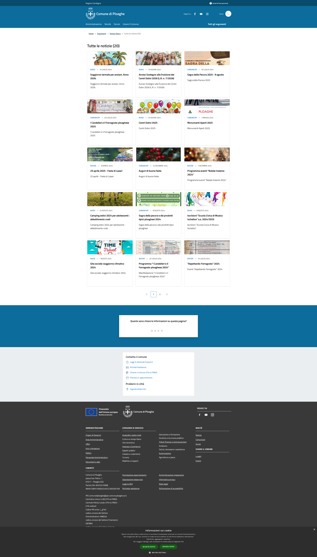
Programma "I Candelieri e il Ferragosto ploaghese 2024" (154, 265)
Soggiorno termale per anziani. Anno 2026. (109, 76)
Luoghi (198, 456)
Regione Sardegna (93, 3)
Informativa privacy (167, 479)
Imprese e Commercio (131, 446)
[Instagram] (206, 13)
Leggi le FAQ (127, 483)
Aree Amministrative (94, 439)
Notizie (93, 165)
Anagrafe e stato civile (131, 435)
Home (91, 33)
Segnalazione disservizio (132, 479)
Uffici (88, 444)
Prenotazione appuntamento (134, 475)
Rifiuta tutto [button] (168, 547)
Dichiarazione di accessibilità (171, 488)
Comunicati (192, 69)
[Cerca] (228, 14)
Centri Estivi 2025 (148, 123)
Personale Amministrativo (97, 457)
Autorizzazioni (165, 453)
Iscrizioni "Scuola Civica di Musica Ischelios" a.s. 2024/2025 (205, 217)
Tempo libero (115, 33)
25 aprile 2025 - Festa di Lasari (106, 171)
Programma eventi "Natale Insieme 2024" (205, 172)
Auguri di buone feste (150, 171)
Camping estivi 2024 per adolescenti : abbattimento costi (110, 217)
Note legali (163, 483)
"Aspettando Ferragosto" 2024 (203, 264)
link (182, 542)
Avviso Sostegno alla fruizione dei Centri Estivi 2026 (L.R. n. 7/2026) (156, 76)
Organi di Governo (93, 435)
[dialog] (158, 542)
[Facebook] (193, 13)
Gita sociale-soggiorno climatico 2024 (107, 265)
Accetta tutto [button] (149, 547)
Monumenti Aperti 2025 (200, 123)
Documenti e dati (93, 461)
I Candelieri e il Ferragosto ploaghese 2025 (109, 124)
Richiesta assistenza (130, 488)
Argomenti (101, 33)
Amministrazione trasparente (171, 475)
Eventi (198, 460)
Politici (88, 453)
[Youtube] (200, 13)
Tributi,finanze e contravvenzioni (173, 441)
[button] (158, 552)
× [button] (314, 529)
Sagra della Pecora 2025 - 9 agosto (205, 74)
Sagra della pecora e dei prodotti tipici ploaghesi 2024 (156, 217)
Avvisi (92, 69)
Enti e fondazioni (93, 448)
